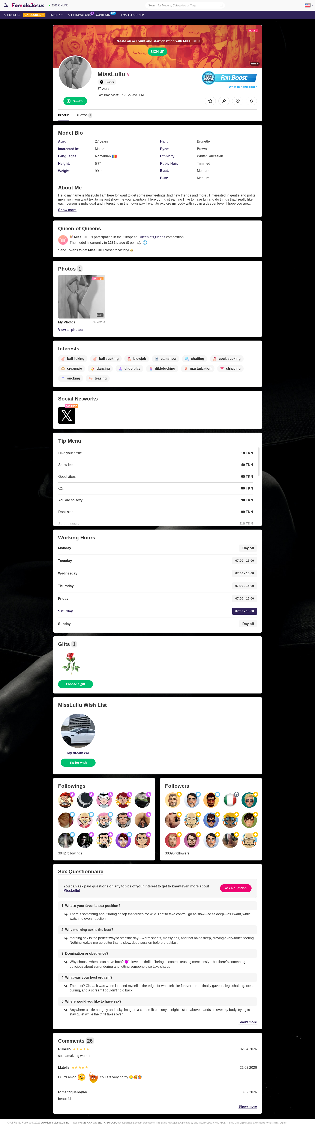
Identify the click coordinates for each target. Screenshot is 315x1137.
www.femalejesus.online (55, 1122)
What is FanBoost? (243, 86)
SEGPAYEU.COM (107, 1122)
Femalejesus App (132, 14)
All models (12, 14)
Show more (67, 210)
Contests (103, 14)
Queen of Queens (151, 237)
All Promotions (79, 14)
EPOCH (88, 1122)
